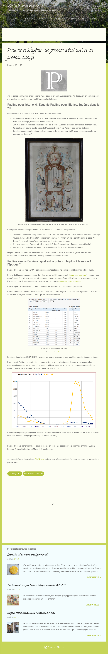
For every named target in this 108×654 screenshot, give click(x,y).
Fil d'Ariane (39, 459)
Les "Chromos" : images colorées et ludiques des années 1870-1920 (36, 585)
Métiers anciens (58, 19)
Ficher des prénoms (77, 275)
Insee (60, 352)
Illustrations (78, 19)
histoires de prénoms (33, 473)
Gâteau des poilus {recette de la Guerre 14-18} (27, 555)
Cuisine (93, 19)
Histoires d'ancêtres (34, 19)
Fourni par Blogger (55, 647)
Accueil (15, 19)
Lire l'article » (93, 577)
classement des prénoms (69, 281)
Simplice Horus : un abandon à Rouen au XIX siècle (31, 613)
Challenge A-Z (15, 473)
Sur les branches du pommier (25, 6)
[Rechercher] (104, 7)
